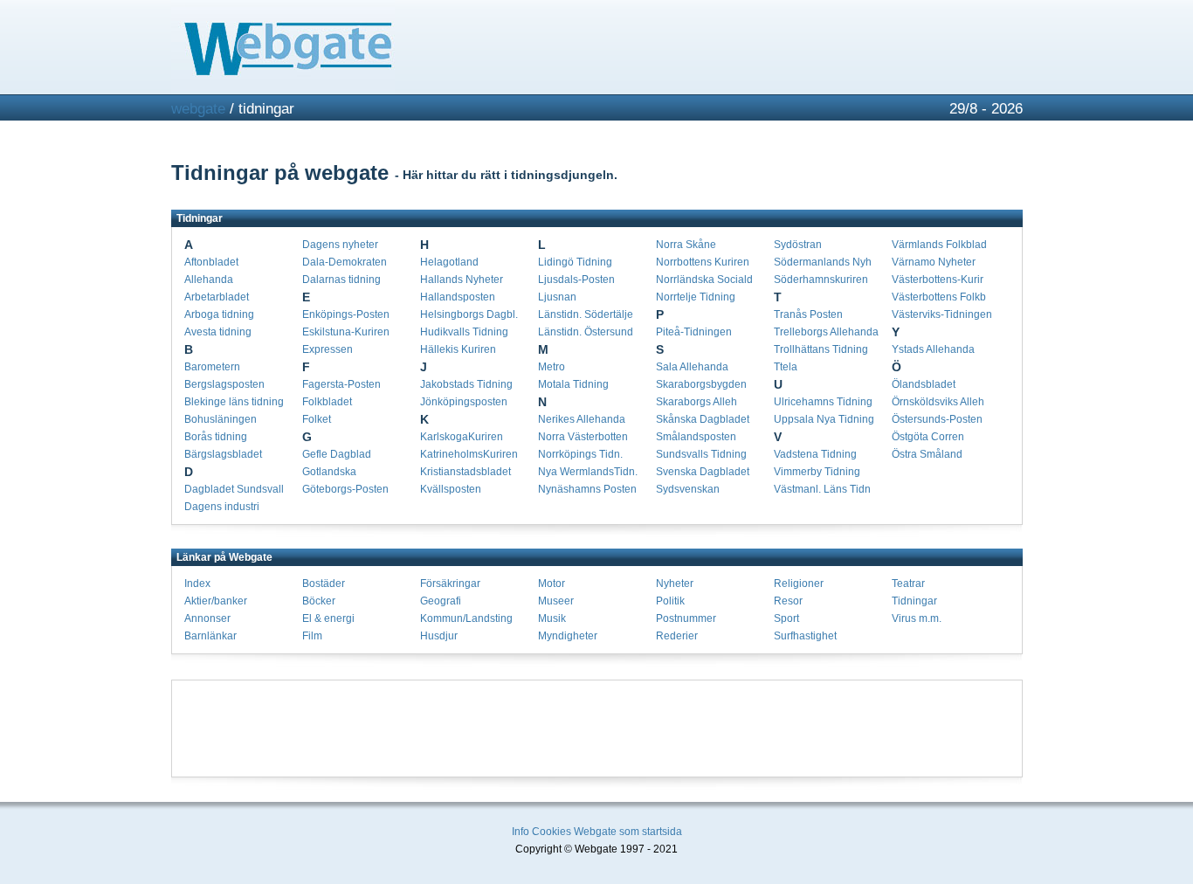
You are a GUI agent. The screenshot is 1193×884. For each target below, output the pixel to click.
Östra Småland (927, 454)
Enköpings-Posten (346, 314)
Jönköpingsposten (463, 402)
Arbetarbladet (216, 297)
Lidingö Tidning (575, 262)
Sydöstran (798, 244)
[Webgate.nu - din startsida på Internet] (597, 47)
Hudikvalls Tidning (464, 332)
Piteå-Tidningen (694, 332)
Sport (786, 618)
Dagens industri (221, 507)
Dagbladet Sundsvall (234, 489)
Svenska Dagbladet (702, 472)
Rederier (677, 636)
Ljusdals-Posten (576, 279)
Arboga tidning (219, 314)
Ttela (785, 367)
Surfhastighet (805, 636)
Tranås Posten (808, 314)
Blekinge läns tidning (234, 402)
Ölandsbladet (923, 384)
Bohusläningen (220, 419)
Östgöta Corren (928, 437)
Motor (551, 583)
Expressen (327, 349)
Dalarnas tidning (341, 279)
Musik (552, 618)
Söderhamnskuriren (821, 279)
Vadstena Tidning (815, 454)
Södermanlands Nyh (823, 262)
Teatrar (908, 583)
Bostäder (323, 583)
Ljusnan (557, 297)
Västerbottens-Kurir (937, 279)
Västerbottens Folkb (939, 297)
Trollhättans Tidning (821, 349)
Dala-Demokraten (344, 262)
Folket (316, 419)
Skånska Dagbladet (702, 419)
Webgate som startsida (628, 831)
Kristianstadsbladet (465, 472)
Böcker (318, 601)
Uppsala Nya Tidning (824, 419)
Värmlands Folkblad (939, 244)
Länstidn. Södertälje (585, 314)
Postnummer (686, 618)
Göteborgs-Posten (345, 489)
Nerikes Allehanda (581, 419)
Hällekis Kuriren (458, 349)
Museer (556, 601)
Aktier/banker (215, 601)
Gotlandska (329, 472)
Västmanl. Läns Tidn (822, 489)
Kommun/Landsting (466, 618)
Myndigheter (567, 636)
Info (520, 831)
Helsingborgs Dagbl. (469, 314)
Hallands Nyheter (461, 279)
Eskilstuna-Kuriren (346, 332)
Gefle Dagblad (336, 454)
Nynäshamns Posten (587, 489)
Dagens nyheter (340, 244)
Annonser (207, 618)
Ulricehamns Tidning (823, 402)
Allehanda (208, 279)
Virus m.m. (916, 618)
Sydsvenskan (688, 489)
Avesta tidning (218, 332)
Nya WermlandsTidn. (588, 472)
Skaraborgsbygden (701, 384)
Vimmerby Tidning (817, 472)
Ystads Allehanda (933, 349)
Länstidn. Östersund (585, 332)
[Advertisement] (596, 728)
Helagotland (449, 262)
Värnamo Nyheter (934, 262)
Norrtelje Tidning (695, 297)
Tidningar (914, 601)
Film (312, 636)
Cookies (551, 831)
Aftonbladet (211, 262)
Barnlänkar (210, 636)
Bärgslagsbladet (223, 454)
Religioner (799, 583)
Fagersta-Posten (341, 384)
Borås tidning (215, 437)
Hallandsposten (457, 297)
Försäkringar (450, 583)
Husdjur (439, 636)
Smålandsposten (696, 437)
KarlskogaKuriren (461, 437)
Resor (788, 601)
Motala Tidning (573, 384)
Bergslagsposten (224, 384)
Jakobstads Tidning (466, 384)
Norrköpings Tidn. (580, 454)
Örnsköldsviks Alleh (938, 402)
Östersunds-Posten (937, 419)
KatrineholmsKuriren (469, 454)
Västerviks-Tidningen (942, 314)
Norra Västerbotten (583, 437)
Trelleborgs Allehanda (826, 332)
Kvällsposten (450, 489)
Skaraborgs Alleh (696, 402)
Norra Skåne (686, 244)
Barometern (212, 367)
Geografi (440, 601)
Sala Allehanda (692, 367)
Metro (551, 367)
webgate (198, 108)
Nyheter (674, 583)
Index (197, 583)
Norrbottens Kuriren (702, 262)
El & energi (328, 618)
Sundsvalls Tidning (701, 454)
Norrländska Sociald (704, 279)
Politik (670, 601)
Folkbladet (327, 402)
